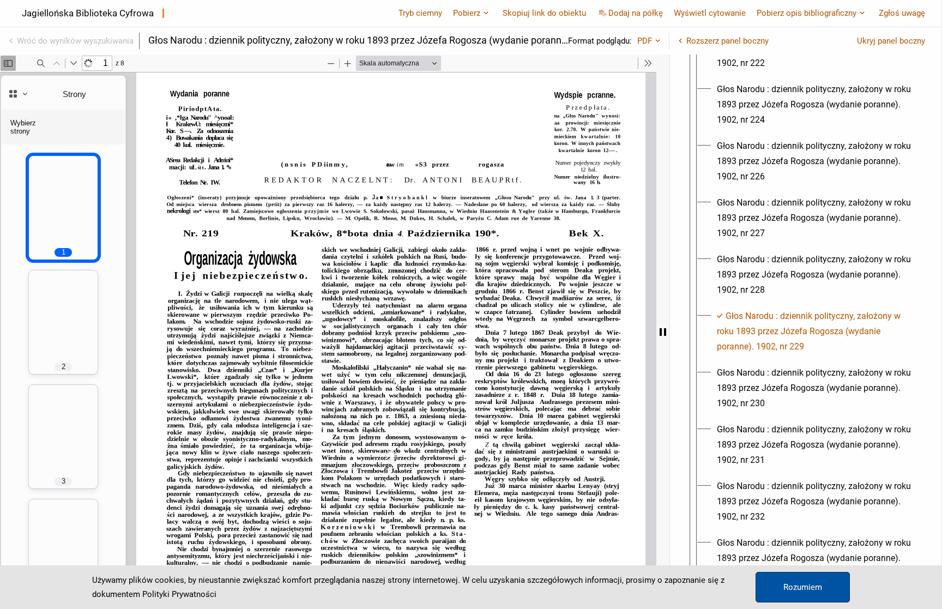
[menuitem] (815, 105)
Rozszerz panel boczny (727, 41)
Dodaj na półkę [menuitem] (635, 13)
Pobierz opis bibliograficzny (806, 13)
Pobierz (466, 13)
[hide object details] (662, 332)
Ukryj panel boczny (891, 41)
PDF (644, 41)
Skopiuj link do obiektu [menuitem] (544, 13)
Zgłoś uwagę (902, 13)
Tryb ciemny (420, 13)
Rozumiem (802, 587)
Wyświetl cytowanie (710, 13)
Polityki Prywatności (179, 594)
